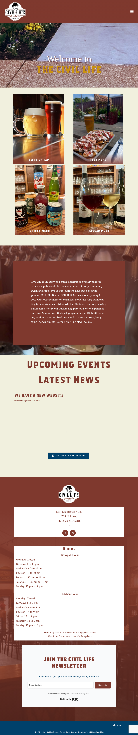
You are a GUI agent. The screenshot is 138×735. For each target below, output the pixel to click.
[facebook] (65, 533)
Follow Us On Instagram (70, 455)
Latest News (69, 379)
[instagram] (73, 533)
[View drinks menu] (40, 200)
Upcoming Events (69, 364)
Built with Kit (69, 699)
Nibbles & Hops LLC (96, 732)
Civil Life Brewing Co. (54, 732)
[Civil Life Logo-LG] (15, 3)
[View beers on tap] (38, 129)
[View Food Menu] (98, 129)
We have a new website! (39, 395)
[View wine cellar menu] (99, 200)
